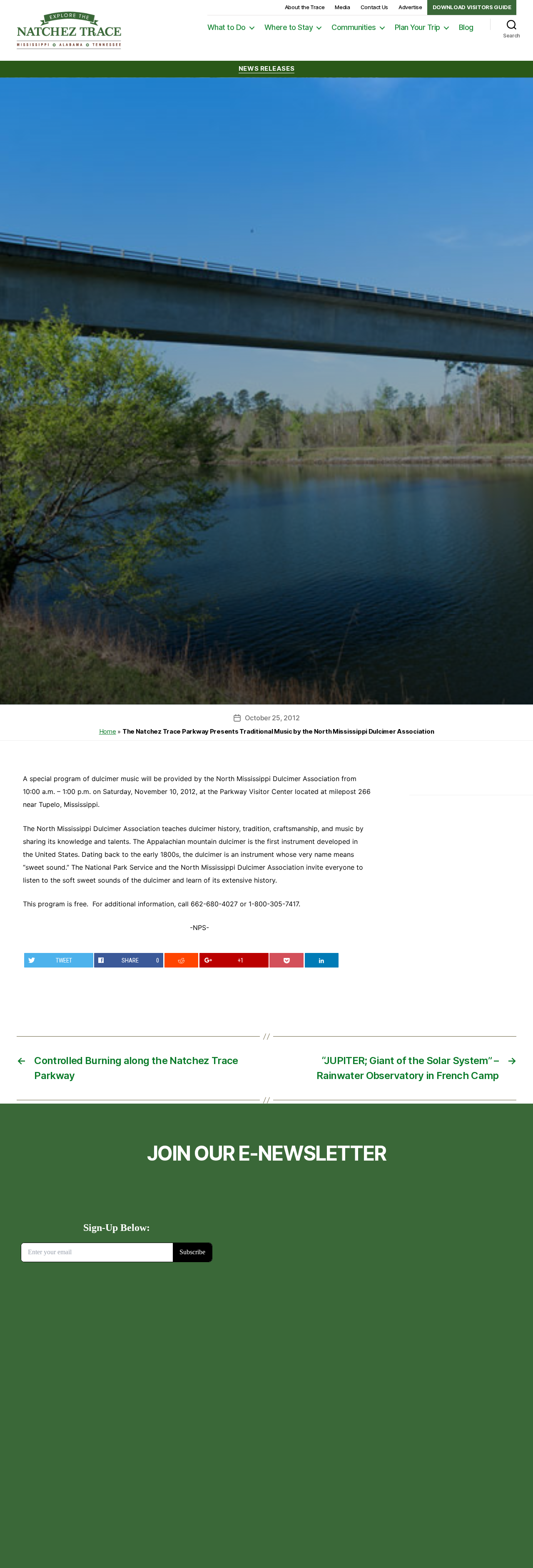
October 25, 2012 (272, 718)
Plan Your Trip (417, 27)
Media (342, 7)
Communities (353, 27)
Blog (466, 27)
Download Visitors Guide (472, 7)
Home (107, 731)
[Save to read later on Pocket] (286, 960)
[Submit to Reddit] (181, 960)
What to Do (226, 27)
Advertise (410, 7)
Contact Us (374, 7)
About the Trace (305, 7)
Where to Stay (288, 27)
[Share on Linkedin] (322, 960)
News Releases (266, 68)
